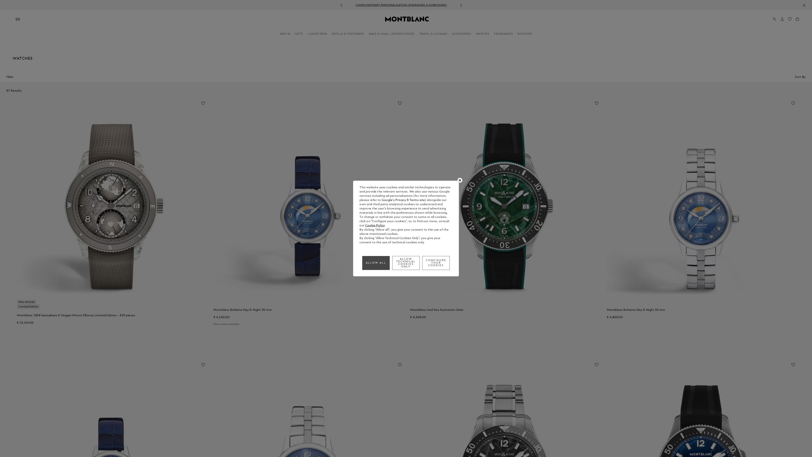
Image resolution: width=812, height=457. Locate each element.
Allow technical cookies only (406, 263)
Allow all (376, 263)
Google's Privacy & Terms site (403, 200)
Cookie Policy (375, 225)
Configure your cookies (436, 263)
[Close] (459, 180)
